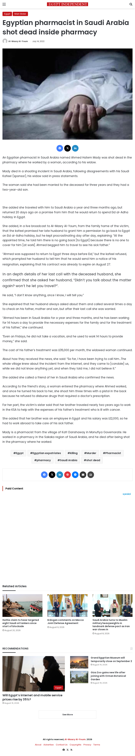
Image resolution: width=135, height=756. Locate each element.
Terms (96, 744)
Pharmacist (113, 453)
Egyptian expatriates (47, 453)
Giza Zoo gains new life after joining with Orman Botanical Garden (108, 676)
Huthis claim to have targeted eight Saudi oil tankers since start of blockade (20, 623)
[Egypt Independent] (67, 4)
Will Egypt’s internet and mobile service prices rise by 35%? (32, 697)
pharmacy (44, 460)
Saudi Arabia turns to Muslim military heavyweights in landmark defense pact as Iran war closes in (111, 624)
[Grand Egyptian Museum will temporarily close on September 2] (79, 662)
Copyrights (75, 744)
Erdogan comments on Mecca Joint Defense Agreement (65, 621)
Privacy (87, 744)
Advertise (48, 744)
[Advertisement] (67, 540)
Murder (91, 453)
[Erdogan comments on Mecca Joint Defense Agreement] (67, 605)
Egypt (7, 13)
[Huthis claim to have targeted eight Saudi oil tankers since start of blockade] (22, 605)
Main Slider (20, 13)
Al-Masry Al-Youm (18, 41)
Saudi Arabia (68, 460)
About (38, 744)
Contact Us (62, 744)
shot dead (93, 460)
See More (67, 714)
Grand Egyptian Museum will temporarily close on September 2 (111, 659)
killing (74, 453)
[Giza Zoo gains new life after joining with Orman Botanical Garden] (79, 677)
